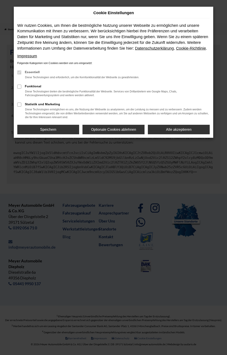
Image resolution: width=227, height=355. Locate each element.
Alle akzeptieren (179, 129)
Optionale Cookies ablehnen (113, 129)
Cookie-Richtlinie (191, 48)
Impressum (27, 56)
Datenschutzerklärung (154, 48)
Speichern (48, 129)
